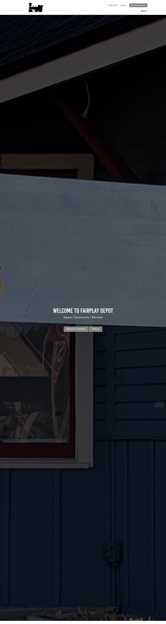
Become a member (138, 5)
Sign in (123, 5)
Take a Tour (112, 5)
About (144, 11)
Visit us (95, 329)
